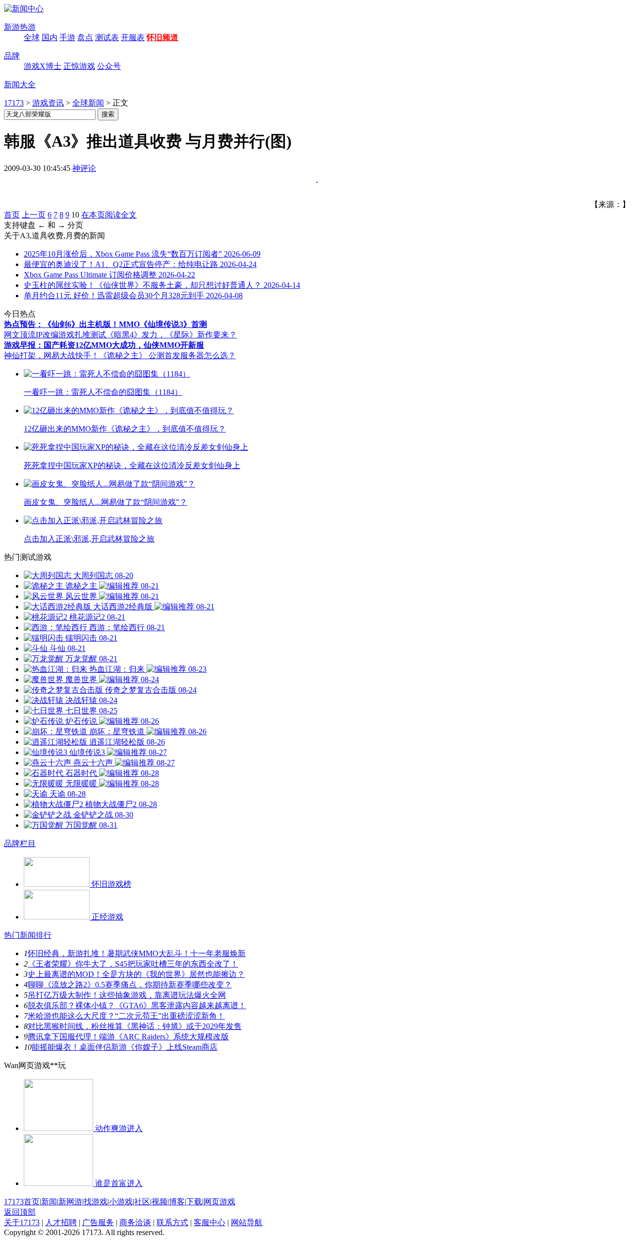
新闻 (49, 1201)
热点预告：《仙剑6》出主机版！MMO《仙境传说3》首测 (105, 324)
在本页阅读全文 (109, 215)
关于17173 (22, 1222)
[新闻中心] (24, 8)
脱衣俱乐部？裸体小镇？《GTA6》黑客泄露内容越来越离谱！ (137, 1005)
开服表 (133, 37)
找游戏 (95, 1201)
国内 (49, 37)
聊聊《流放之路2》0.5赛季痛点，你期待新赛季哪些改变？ (130, 984)
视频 (159, 1201)
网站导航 (247, 1222)
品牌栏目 (20, 843)
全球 (32, 37)
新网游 (70, 1201)
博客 (177, 1201)
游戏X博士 (42, 66)
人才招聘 (61, 1222)
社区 (142, 1201)
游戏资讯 (48, 103)
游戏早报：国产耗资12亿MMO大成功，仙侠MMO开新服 (104, 345)
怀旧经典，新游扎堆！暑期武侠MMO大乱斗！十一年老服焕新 (137, 953)
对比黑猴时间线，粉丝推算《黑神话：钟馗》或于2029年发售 (135, 1026)
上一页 (34, 215)
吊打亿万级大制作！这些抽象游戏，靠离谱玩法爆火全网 (127, 995)
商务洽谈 (135, 1222)
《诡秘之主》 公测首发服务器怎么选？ (167, 355)
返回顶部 (20, 1212)
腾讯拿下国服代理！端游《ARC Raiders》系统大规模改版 (128, 1036)
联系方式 (172, 1222)
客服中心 (209, 1222)
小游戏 (121, 1201)
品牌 (12, 56)
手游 (67, 37)
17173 (14, 103)
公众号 (109, 66)
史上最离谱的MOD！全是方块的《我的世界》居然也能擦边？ (136, 974)
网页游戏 (219, 1201)
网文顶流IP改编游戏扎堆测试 (55, 334)
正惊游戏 (79, 66)
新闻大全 (20, 84)
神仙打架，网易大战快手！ (51, 355)
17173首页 (22, 1201)
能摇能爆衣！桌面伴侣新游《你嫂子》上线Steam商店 (124, 1047)
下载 (194, 1201)
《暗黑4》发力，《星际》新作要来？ (171, 334)
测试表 (107, 37)
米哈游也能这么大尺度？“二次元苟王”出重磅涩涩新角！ (126, 1016)
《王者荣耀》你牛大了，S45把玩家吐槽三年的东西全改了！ (133, 964)
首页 (12, 215)
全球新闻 (88, 103)
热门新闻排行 (28, 935)
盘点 (85, 37)
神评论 (84, 168)
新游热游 (20, 27)
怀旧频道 (162, 37)
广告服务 (98, 1222)
